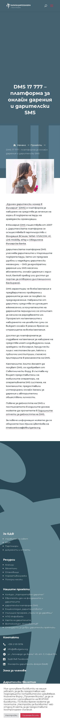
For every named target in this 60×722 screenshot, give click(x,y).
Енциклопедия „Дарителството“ (24, 609)
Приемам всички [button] (30, 715)
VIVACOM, (42, 236)
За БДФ (8, 533)
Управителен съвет (16, 538)
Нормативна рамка (16, 575)
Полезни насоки (14, 579)
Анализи (9, 564)
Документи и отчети (17, 550)
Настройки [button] (11, 715)
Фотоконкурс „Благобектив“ (21, 623)
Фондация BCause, (17, 236)
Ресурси (9, 559)
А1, (49, 236)
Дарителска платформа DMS (21, 605)
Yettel (32, 236)
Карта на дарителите (18, 620)
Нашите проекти (16, 589)
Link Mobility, (13, 239)
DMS (22, 224)
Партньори (11, 546)
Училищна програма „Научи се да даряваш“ (29, 613)
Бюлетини (11, 568)
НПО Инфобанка (14, 616)
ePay (24, 239)
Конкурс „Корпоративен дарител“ (24, 594)
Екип (7, 542)
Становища (12, 572)
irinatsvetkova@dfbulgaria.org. (23, 427)
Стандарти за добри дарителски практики (30, 627)
